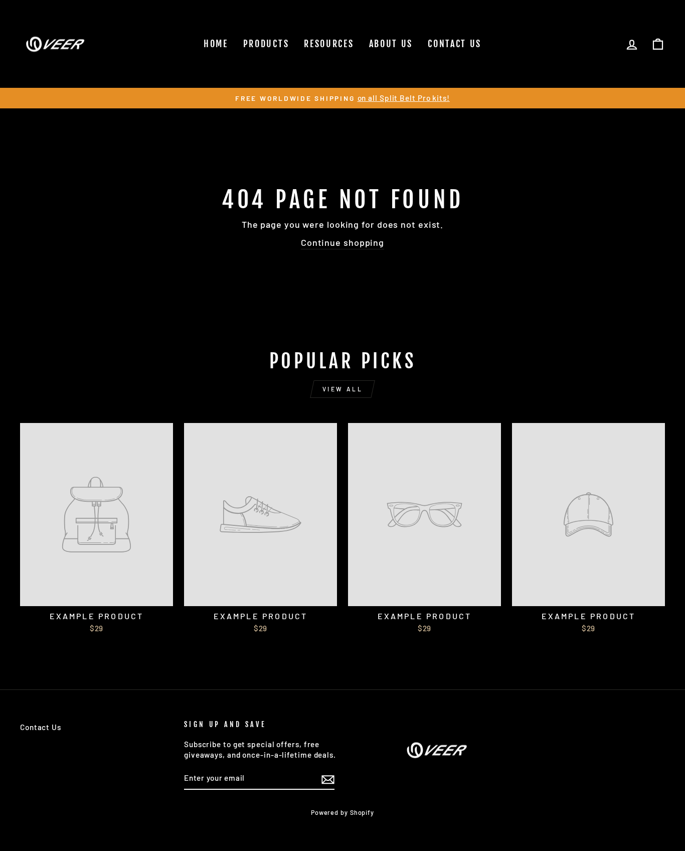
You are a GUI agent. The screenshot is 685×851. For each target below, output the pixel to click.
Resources (329, 43)
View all (342, 388)
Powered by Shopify (342, 812)
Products (266, 43)
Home (216, 43)
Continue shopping (342, 242)
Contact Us (454, 43)
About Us (391, 43)
